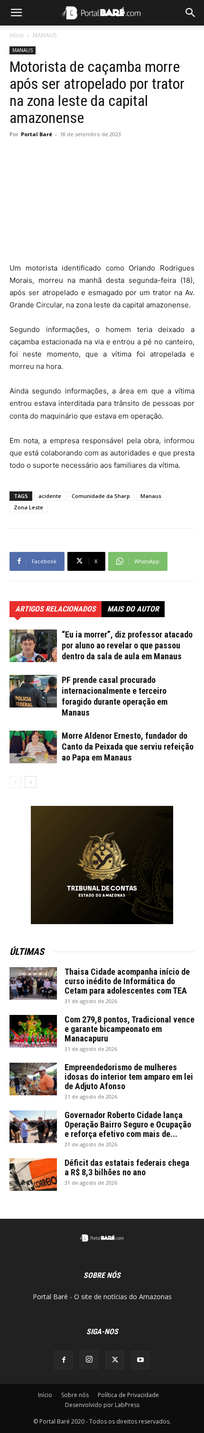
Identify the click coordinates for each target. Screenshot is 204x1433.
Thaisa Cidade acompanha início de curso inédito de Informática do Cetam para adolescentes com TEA (127, 981)
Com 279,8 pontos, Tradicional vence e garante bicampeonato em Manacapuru (130, 1028)
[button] (16, 13)
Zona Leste (28, 507)
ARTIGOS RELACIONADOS (55, 608)
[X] (114, 1360)
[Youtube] (140, 1360)
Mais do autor (133, 608)
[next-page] (31, 782)
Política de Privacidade (128, 1395)
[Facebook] (63, 1360)
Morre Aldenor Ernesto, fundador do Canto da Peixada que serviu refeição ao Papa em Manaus (128, 746)
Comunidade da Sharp (101, 495)
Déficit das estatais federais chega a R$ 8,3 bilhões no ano (127, 1167)
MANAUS (44, 35)
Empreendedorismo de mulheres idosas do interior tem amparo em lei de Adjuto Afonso (129, 1076)
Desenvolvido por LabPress (102, 1405)
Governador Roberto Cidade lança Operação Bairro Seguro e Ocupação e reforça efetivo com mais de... (128, 1124)
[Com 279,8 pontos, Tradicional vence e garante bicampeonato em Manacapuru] (33, 1031)
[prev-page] (15, 782)
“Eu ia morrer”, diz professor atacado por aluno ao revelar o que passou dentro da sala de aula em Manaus (127, 645)
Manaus (150, 495)
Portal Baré (36, 134)
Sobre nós (75, 1395)
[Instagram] (89, 1359)
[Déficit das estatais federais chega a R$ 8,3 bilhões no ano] (33, 1174)
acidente (49, 495)
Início (16, 35)
